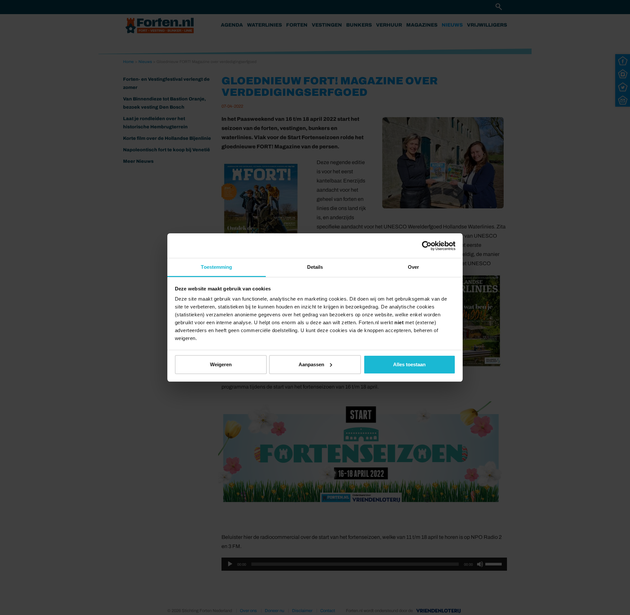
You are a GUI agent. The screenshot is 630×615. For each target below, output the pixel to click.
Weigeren (221, 364)
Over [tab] (413, 267)
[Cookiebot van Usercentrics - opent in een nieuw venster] (426, 246)
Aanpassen (311, 364)
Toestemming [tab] (216, 267)
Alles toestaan (409, 364)
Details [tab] (315, 267)
